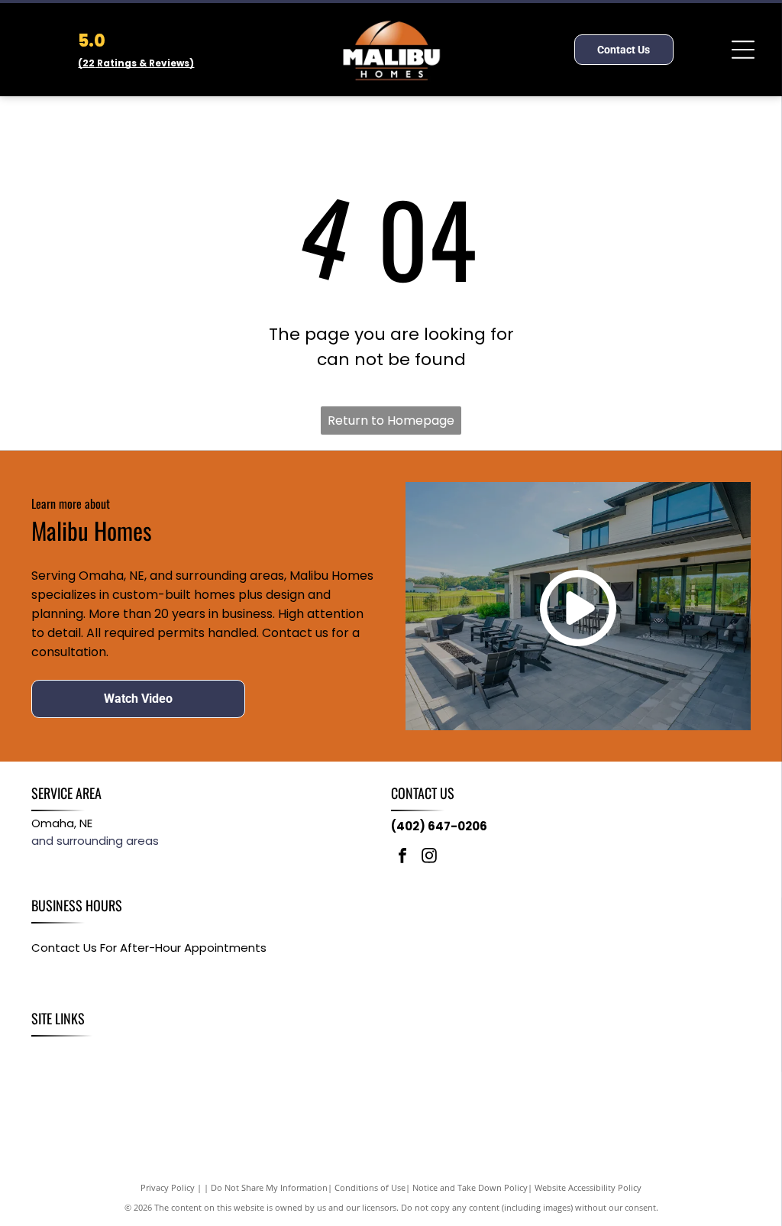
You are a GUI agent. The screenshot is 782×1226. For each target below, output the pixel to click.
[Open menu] (743, 49)
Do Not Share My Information (269, 1187)
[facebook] (402, 857)
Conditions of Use (370, 1187)
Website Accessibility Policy (588, 1187)
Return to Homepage (391, 420)
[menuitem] (51, 1053)
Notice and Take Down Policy (470, 1187)
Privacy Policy (168, 1187)
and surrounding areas (95, 841)
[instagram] (429, 857)
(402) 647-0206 (439, 826)
